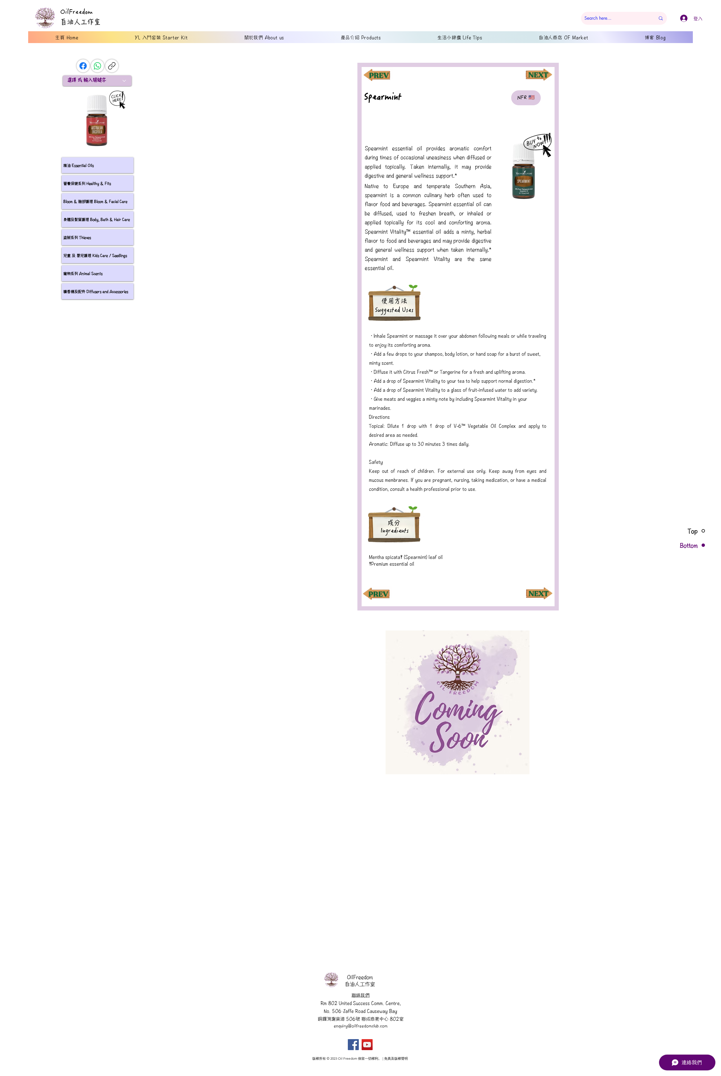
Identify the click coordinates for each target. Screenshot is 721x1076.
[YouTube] (367, 1044)
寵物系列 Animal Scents (83, 273)
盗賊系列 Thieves (77, 237)
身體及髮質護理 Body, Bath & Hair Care (96, 219)
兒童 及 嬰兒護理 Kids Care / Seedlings (95, 255)
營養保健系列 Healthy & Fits (87, 183)
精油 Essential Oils (78, 165)
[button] (457, 702)
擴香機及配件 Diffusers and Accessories (95, 291)
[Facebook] (83, 65)
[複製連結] (111, 65)
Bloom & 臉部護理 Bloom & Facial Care (95, 201)
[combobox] (97, 80)
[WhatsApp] (97, 65)
